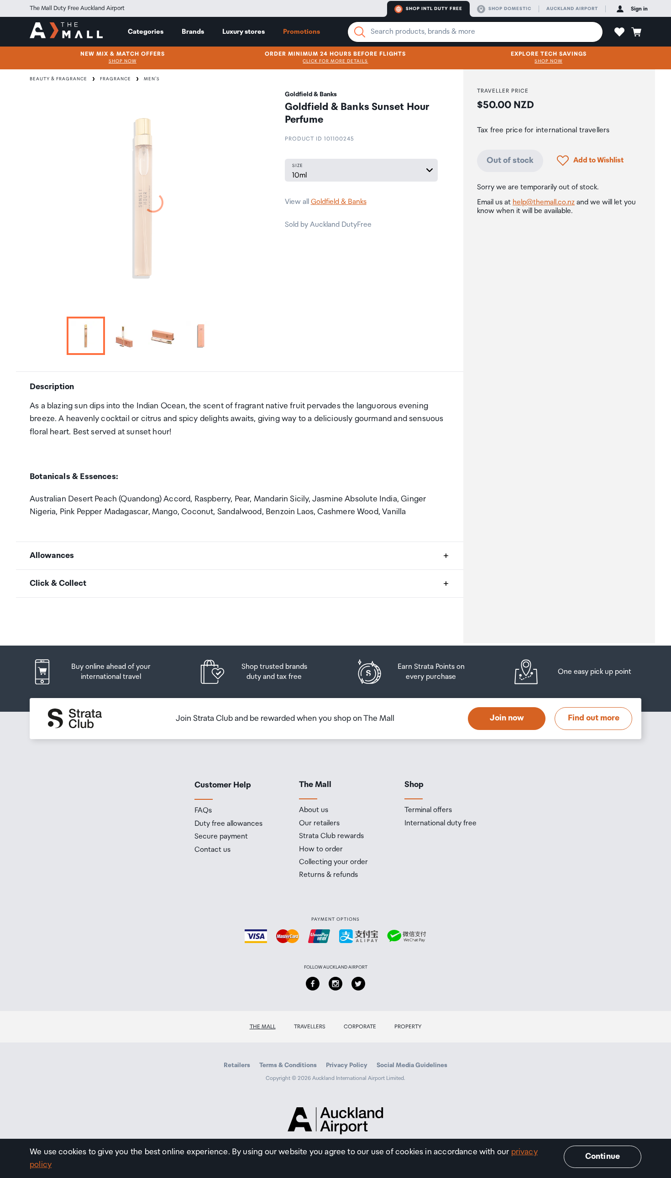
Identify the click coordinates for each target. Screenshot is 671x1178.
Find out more (593, 718)
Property (408, 1027)
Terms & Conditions (288, 1065)
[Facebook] (313, 983)
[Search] (359, 31)
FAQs (203, 811)
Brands (193, 32)
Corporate (360, 1027)
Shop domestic (509, 8)
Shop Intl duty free (434, 8)
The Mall (263, 1027)
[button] (619, 32)
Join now (507, 718)
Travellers (309, 1027)
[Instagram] (335, 983)
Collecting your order (333, 862)
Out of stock (510, 160)
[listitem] (100, 672)
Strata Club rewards (331, 836)
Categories (145, 32)
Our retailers (319, 823)
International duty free (440, 823)
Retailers (237, 1065)
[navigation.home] (66, 31)
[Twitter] (358, 983)
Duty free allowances (228, 824)
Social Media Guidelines (412, 1065)
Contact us (212, 850)
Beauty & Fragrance (58, 79)
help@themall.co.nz (544, 202)
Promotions (301, 32)
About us (313, 810)
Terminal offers (428, 810)
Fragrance (115, 79)
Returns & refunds (328, 875)
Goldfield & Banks (339, 202)
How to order (321, 849)
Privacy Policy (346, 1065)
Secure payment (221, 837)
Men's (152, 79)
